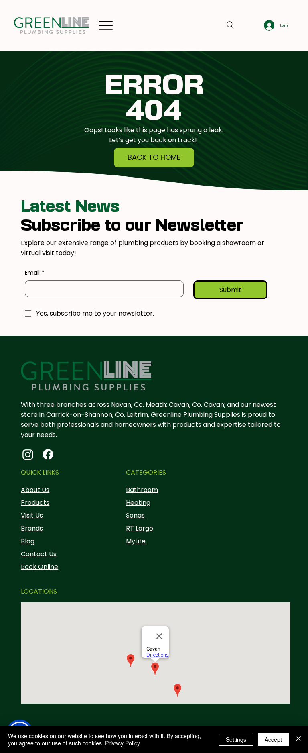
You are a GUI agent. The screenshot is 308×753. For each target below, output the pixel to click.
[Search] (230, 24)
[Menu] (106, 25)
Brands (32, 528)
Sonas (135, 515)
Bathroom (142, 489)
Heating (138, 502)
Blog (27, 541)
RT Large (139, 528)
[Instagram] (28, 454)
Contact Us (39, 554)
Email (34, 273)
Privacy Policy (122, 743)
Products (35, 502)
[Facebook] (48, 454)
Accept (273, 739)
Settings (236, 739)
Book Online (39, 566)
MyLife (136, 541)
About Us (35, 489)
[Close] (298, 739)
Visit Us (32, 515)
